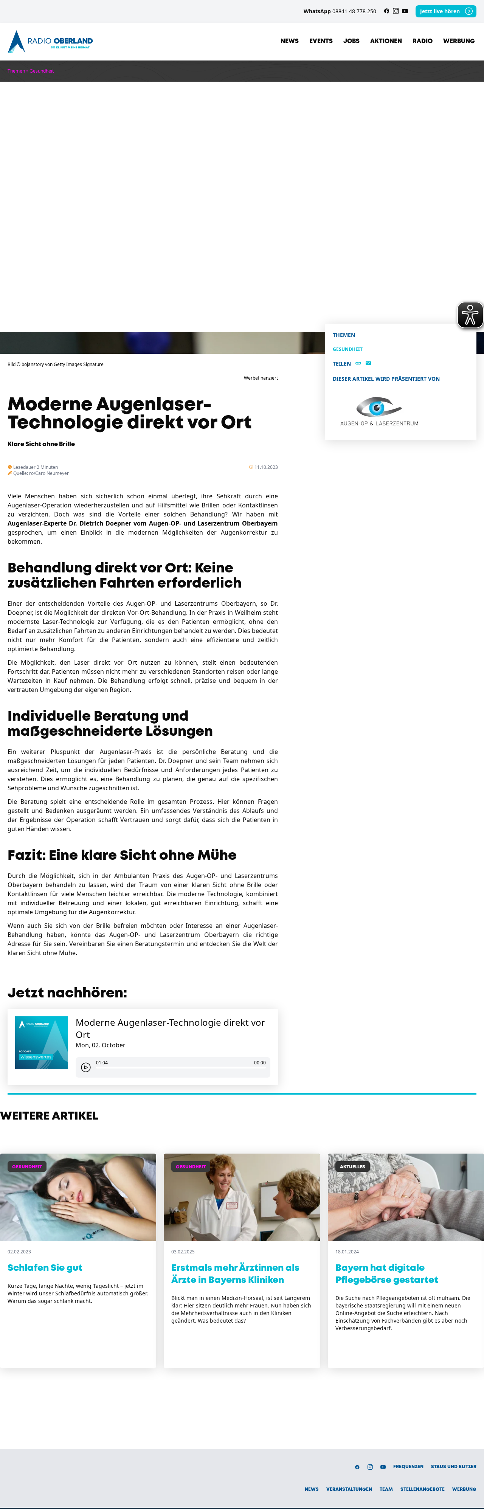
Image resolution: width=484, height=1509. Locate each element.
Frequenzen (408, 1467)
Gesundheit (41, 71)
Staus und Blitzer (453, 1467)
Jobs (351, 41)
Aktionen (386, 41)
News (290, 41)
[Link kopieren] (358, 364)
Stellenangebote (422, 1489)
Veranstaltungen (349, 1489)
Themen (16, 71)
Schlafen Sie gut (45, 1268)
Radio (423, 41)
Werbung (459, 41)
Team (386, 1489)
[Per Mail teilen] (368, 364)
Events (321, 41)
